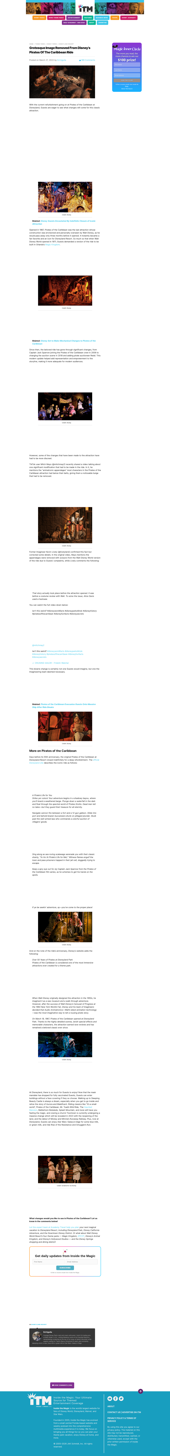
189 (88, 60)
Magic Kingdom (52, 244)
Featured (88, 17)
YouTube (109, 1398)
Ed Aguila (61, 60)
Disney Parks (39, 17)
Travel (115, 17)
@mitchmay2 (38, 645)
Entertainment (74, 17)
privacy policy (113, 1430)
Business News (102, 17)
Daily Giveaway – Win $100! (74, 22)
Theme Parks (40, 44)
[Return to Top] (140, 1391)
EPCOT (81, 1236)
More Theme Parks (56, 17)
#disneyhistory (39, 654)
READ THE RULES (127, 89)
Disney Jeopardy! (129, 17)
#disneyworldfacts (55, 651)
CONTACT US (113, 1412)
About (91, 22)
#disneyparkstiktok (73, 651)
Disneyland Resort (66, 44)
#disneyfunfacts (75, 654)
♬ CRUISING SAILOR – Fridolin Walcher (50, 663)
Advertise (102, 22)
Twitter (121, 1398)
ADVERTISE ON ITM (131, 1412)
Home (31, 44)
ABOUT (111, 1406)
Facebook (115, 1398)
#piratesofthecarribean (57, 654)
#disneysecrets (39, 657)
